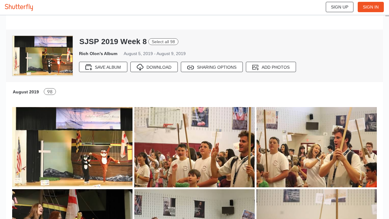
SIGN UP (339, 7)
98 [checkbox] (50, 92)
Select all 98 (163, 41)
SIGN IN (371, 7)
